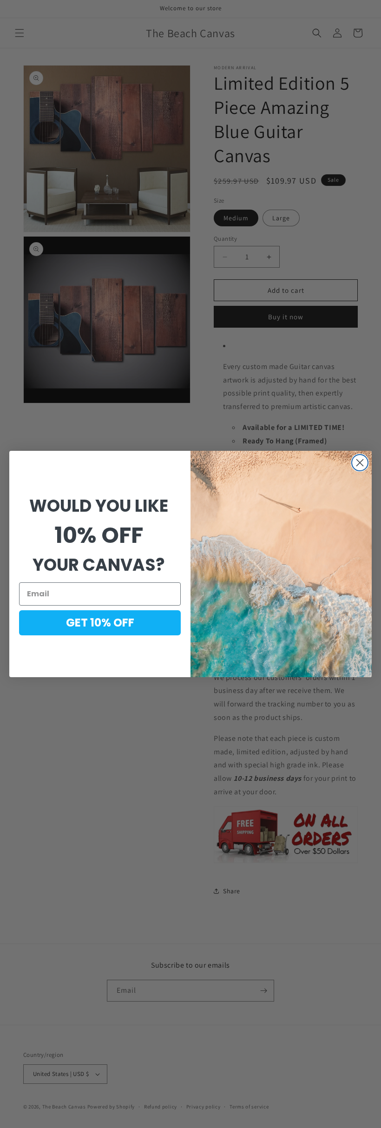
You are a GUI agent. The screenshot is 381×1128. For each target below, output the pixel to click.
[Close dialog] (360, 463)
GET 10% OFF (100, 622)
